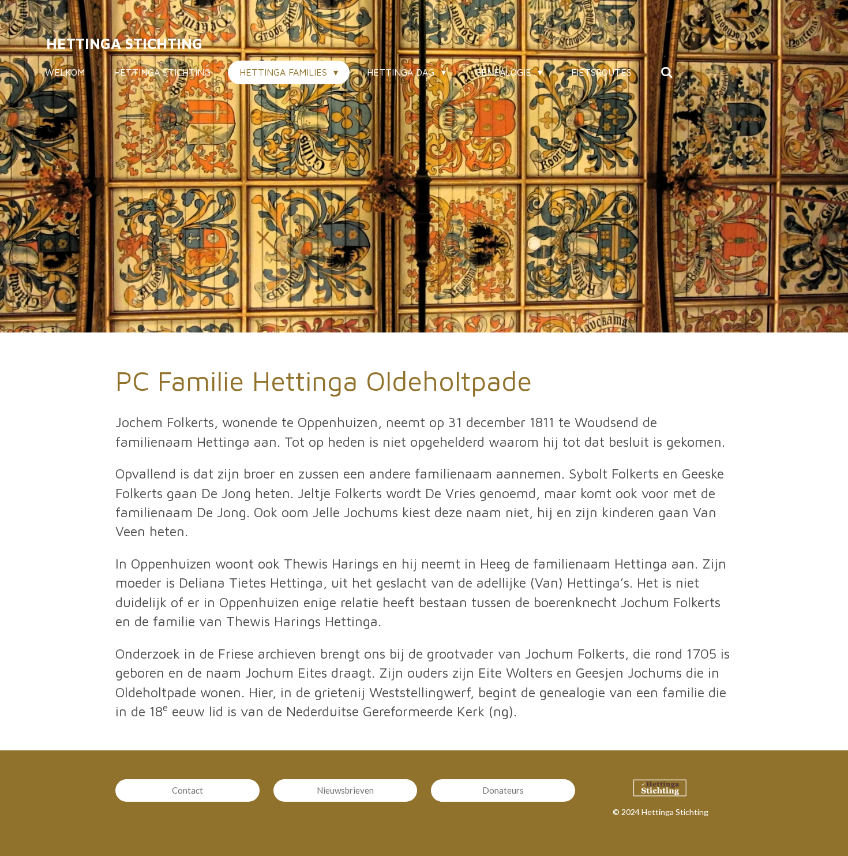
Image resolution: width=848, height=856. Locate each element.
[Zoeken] (667, 72)
